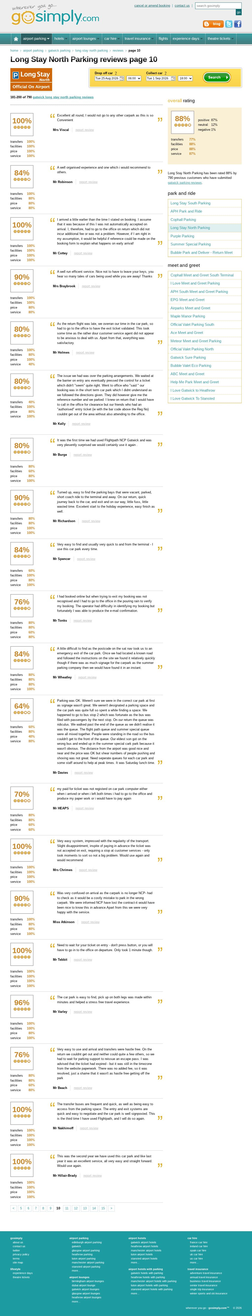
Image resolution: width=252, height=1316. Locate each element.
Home (14, 50)
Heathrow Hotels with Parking (148, 1277)
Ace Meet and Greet (187, 332)
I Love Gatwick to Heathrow (193, 390)
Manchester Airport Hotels (146, 1250)
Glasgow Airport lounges (86, 1293)
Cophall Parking (183, 219)
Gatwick (76, 1246)
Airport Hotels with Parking (145, 1269)
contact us (182, 5)
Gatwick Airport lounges (85, 1289)
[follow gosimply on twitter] (229, 27)
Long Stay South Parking (190, 203)
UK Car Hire (196, 1254)
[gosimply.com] (55, 25)
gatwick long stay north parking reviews (63, 97)
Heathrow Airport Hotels (144, 1246)
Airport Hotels (137, 1238)
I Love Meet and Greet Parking (195, 283)
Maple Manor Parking (188, 316)
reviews (118, 50)
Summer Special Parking (191, 244)
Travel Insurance (198, 1269)
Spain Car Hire (198, 1250)
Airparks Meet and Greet (190, 308)
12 (76, 1208)
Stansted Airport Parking (86, 1266)
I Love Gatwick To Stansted (193, 398)
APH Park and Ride (186, 211)
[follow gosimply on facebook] (238, 27)
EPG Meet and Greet (188, 300)
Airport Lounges (79, 1277)
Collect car (156, 73)
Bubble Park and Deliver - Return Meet (202, 252)
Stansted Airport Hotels (144, 1258)
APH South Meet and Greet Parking (199, 291)
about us (18, 1242)
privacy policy (21, 1254)
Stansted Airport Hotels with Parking (152, 1289)
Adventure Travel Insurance (206, 1273)
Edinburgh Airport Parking (87, 1242)
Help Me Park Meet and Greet (195, 382)
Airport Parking (33, 50)
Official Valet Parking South (192, 324)
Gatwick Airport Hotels (143, 1242)
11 (66, 1208)
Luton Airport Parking (83, 1258)
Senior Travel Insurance (203, 1285)
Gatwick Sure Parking (188, 357)
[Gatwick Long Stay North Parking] (31, 90)
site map (18, 1262)
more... (76, 1270)
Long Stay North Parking (91, 50)
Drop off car (106, 73)
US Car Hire (196, 1258)
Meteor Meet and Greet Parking (196, 341)
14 (94, 1208)
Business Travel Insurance (205, 1281)
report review (85, 130)
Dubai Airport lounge (83, 1285)
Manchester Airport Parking (88, 1262)
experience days (23, 1273)
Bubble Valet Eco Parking (191, 365)
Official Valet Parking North (192, 349)
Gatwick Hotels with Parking (147, 1273)
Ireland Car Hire (199, 1246)
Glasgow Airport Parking (86, 1250)
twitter (16, 1250)
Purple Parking (182, 236)
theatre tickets (21, 1277)
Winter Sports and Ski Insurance (208, 1293)
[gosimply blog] (213, 27)
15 (103, 1208)
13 (85, 1208)
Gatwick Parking (59, 50)
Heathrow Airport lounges (86, 1297)
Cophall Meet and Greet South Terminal (202, 275)
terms (16, 1258)
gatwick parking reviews (185, 183)
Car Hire (192, 1238)
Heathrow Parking (82, 1254)
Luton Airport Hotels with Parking (149, 1285)
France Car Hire (198, 1242)
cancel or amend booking (152, 5)
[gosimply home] (16, 38)
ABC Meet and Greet (187, 374)
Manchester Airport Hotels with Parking (153, 1281)
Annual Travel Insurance (204, 1277)
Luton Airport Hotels (142, 1254)
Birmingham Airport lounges (88, 1281)
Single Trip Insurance (202, 1289)
